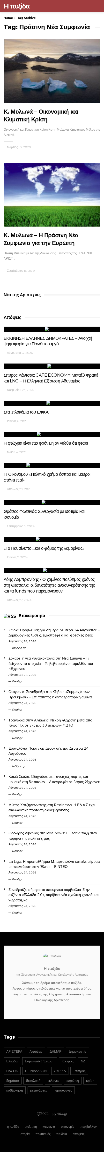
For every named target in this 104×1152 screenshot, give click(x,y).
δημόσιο (12, 1080)
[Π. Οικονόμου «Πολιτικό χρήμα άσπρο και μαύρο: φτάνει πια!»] (52, 465)
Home (8, 18)
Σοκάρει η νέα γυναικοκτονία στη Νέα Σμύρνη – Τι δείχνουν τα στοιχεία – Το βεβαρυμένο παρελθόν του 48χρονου (50, 663)
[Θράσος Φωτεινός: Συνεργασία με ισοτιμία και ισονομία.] (52, 502)
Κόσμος (68, 1061)
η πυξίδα (13, 1126)
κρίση (90, 1080)
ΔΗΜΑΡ (55, 1051)
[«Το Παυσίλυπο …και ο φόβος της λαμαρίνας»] (52, 539)
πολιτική (31, 1126)
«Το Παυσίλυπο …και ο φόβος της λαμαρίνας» (44, 548)
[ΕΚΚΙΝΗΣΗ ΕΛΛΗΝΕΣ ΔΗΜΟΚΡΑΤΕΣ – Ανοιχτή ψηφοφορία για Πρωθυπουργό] (52, 329)
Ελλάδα (12, 1061)
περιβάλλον (88, 1126)
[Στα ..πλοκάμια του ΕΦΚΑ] (52, 403)
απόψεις (78, 1134)
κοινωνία (49, 1126)
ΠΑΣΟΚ (12, 1071)
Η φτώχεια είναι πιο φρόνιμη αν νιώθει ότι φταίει (46, 443)
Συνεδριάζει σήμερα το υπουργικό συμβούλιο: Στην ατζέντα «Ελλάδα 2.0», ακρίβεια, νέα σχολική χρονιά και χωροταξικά (53, 894)
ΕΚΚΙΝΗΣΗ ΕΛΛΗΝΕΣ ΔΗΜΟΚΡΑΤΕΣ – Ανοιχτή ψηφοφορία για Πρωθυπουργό (48, 341)
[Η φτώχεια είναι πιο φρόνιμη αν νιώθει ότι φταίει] (52, 434)
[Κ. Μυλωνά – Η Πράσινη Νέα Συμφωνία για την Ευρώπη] (52, 195)
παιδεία (61, 1134)
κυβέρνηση (14, 1090)
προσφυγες (63, 1090)
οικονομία (67, 1126)
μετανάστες (38, 1090)
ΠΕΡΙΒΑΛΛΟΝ (36, 1071)
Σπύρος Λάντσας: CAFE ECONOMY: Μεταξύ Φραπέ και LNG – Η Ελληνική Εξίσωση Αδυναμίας (51, 378)
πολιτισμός (43, 1134)
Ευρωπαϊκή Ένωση (39, 1061)
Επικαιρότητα (32, 615)
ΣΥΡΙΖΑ (60, 1071)
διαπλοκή (33, 1080)
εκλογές (53, 1080)
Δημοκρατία (77, 1051)
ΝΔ (83, 1061)
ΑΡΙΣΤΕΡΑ (14, 1051)
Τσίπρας (79, 1071)
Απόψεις (36, 1051)
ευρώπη (73, 1080)
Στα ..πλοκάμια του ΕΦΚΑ (26, 412)
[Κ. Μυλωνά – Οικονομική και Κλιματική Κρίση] (52, 71)
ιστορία (25, 1134)
